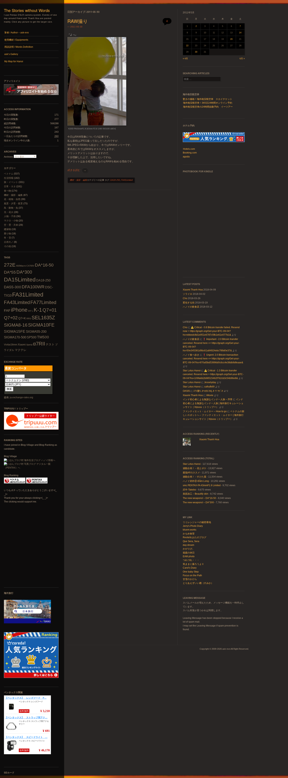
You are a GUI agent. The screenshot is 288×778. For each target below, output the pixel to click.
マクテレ (20, 350)
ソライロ (187, 294)
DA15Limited (20, 279)
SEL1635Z (43, 317)
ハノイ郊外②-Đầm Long (196, 481)
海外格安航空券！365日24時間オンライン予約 (207, 102)
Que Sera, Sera (191, 541)
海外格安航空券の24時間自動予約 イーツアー (208, 106)
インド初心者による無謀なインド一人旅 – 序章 (207, 399)
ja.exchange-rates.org (21, 397)
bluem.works (189, 529)
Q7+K (22, 318)
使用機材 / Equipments (16, 39)
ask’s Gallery (11, 54)
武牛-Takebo (189, 489)
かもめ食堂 (189, 533)
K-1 (38, 310)
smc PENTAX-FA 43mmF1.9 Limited (202, 485)
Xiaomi (22, 344)
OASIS (186, 391)
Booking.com (190, 152)
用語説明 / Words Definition (18, 47)
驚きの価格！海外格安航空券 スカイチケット (207, 99)
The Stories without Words (27, 10)
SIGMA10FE (41, 325)
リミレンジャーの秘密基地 (197, 522)
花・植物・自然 (12, 199)
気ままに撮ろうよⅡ (193, 564)
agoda (186, 156)
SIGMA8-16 (15, 325)
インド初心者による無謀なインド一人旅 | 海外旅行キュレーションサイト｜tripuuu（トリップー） (213, 403)
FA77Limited (43, 302)
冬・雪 (7, 237)
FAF (7, 310)
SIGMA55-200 (36, 331)
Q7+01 (50, 310)
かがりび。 (189, 548)
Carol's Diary (190, 567)
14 (240, 32)
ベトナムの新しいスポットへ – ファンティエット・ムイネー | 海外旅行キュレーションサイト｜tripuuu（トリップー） (213, 415)
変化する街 (189, 302)
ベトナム (8, 173)
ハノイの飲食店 (191, 306)
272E (9, 265)
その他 (7, 246)
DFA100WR (33, 286)
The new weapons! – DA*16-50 (199, 498)
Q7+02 (11, 317)
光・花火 (8, 212)
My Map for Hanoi (13, 61)
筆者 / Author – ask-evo (16, 32)
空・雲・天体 (11, 225)
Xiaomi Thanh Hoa (193, 289)
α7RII (39, 344)
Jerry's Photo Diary (193, 526)
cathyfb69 (209, 386)
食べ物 (7, 190)
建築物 (7, 229)
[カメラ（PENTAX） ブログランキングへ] (37, 482)
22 (187, 45)
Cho (185, 298)
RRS (28, 318)
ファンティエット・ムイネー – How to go (205, 411)
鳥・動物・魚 (11, 207)
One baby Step (191, 571)
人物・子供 (10, 216)
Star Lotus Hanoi (192, 370)
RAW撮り (77, 20)
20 (231, 39)
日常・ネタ (10, 186)
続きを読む (76, 170)
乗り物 (7, 233)
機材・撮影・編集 (13, 195)
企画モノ (8, 242)
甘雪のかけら (190, 579)
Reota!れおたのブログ (194, 537)
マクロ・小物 (11, 220)
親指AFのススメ (191, 472)
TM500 (43, 337)
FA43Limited (17, 302)
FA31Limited (27, 294)
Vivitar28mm (10, 344)
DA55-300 (12, 287)
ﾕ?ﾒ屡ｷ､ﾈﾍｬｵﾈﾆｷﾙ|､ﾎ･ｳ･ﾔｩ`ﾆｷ (208, 391)
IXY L (30, 311)
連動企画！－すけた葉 (194, 476)
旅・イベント (11, 182)
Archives (8, 156)
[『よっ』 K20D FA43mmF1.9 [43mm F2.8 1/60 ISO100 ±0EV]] (96, 124)
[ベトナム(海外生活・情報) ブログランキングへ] (14, 482)
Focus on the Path (192, 575)
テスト (50, 344)
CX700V (30, 266)
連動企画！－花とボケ (194, 468)
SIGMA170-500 (15, 337)
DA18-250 (43, 280)
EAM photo (189, 556)
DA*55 (10, 272)
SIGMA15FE (14, 331)
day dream (188, 545)
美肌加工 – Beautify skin (195, 493)
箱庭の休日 (189, 552)
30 (196, 52)
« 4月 (185, 58)
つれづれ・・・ (191, 560)
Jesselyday (210, 382)
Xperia (29, 344)
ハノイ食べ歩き (191, 354)
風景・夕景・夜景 (13, 203)
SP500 (31, 337)
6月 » (242, 58)
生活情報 (8, 178)
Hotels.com (189, 149)
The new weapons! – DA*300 (198, 502)
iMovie (209, 395)
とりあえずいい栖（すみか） (198, 583)
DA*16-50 (44, 265)
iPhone (19, 310)
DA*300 (24, 272)
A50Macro (21, 266)
